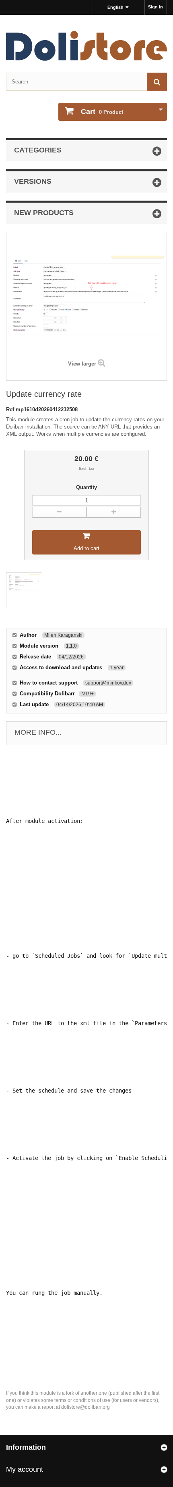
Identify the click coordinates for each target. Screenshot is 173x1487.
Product (102, 112)
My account (24, 1469)
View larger (82, 364)
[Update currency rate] (24, 590)
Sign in (155, 6)
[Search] (157, 82)
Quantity (86, 487)
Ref (11, 409)
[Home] (86, 46)
